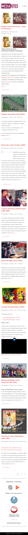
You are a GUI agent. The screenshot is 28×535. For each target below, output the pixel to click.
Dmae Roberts (5, 31)
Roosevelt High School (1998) (11, 260)
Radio (24, 310)
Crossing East (8, 81)
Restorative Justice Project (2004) (13, 145)
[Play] (14, 346)
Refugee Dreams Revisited (10, 77)
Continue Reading (7, 90)
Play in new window (10, 354)
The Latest (9, 33)
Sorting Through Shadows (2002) (13, 307)
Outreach (4, 33)
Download (18, 354)
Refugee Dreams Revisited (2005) (13, 114)
